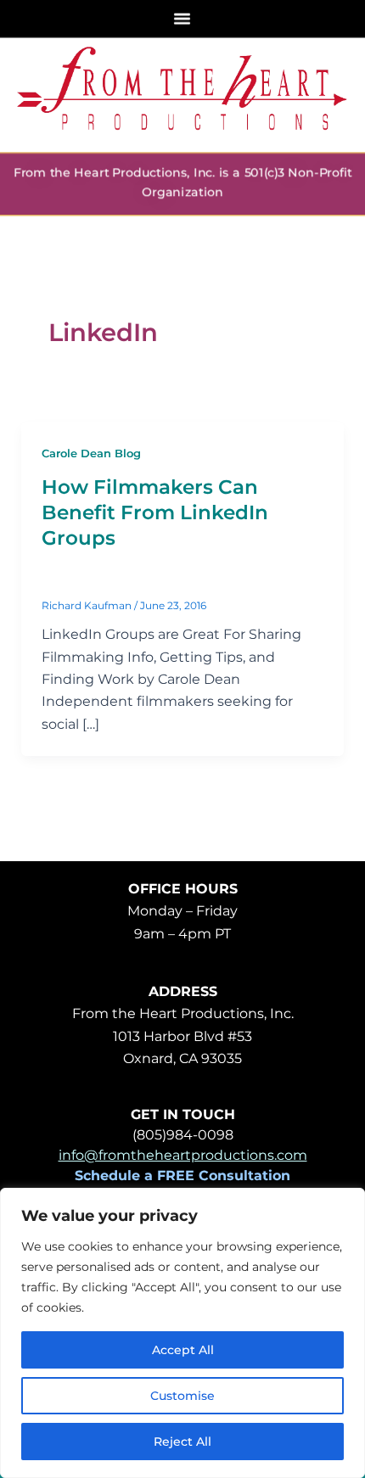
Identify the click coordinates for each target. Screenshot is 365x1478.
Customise (182, 1395)
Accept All (183, 1350)
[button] (182, 17)
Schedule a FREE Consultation (182, 1175)
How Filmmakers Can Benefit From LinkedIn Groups (155, 512)
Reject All (182, 1441)
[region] (182, 1333)
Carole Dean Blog (91, 453)
